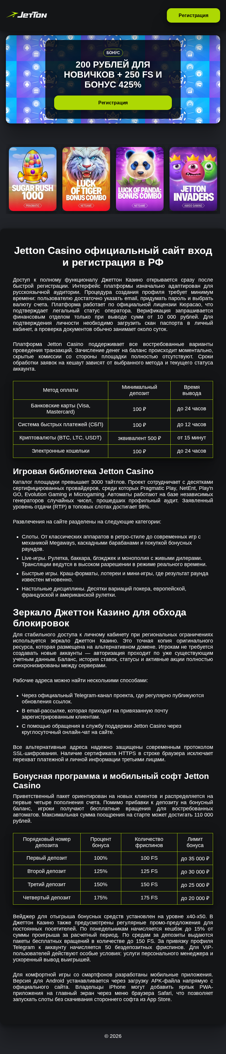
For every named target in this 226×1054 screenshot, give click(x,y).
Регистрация (193, 15)
